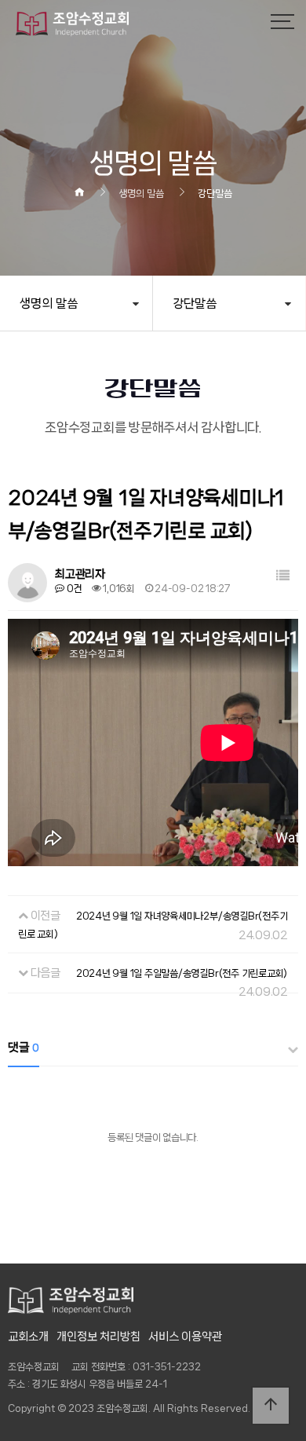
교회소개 (28, 1336)
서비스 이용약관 (185, 1336)
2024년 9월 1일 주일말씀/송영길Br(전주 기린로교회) (181, 973)
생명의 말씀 (49, 303)
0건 (73, 588)
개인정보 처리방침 (98, 1336)
